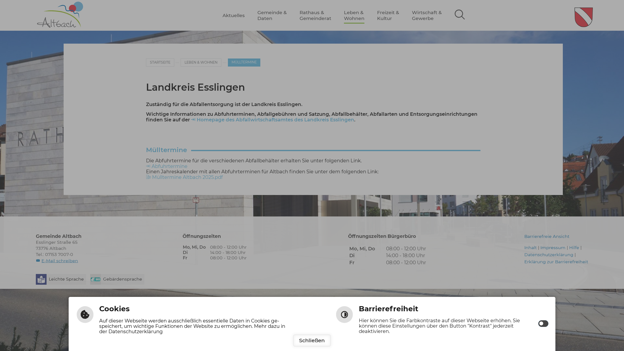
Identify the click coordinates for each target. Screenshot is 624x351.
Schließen (312, 340)
